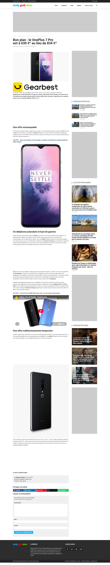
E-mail (16, 525)
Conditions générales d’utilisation (20, 445)
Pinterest (40, 490)
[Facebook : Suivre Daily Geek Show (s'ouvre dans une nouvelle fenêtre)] (67, 549)
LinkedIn (29, 490)
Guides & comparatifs (32, 1)
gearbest (22, 479)
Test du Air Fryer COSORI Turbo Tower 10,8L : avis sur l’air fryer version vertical (40, 293)
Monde (79, 5)
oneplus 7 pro (28, 479)
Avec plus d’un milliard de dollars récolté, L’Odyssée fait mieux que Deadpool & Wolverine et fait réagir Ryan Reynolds (83, 378)
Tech (56, 5)
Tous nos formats (16, 1)
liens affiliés (28, 92)
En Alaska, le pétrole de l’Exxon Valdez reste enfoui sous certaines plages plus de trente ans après (88, 106)
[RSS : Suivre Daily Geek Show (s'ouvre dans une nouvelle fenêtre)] (76, 549)
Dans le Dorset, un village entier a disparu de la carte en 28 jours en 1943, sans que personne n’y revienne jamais (88, 115)
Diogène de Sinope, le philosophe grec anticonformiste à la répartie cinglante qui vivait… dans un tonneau (84, 266)
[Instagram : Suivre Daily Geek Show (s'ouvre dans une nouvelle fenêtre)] (93, 1)
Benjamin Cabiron (20, 477)
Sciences (64, 5)
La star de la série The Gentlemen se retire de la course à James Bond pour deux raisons (82, 340)
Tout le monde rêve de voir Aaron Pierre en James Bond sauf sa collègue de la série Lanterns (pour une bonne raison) (83, 359)
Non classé (23, 481)
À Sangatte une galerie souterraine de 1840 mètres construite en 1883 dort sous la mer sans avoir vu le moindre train (84, 207)
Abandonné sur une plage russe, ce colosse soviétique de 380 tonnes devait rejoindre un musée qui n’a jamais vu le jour (84, 236)
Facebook (18, 490)
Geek (71, 5)
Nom (15, 519)
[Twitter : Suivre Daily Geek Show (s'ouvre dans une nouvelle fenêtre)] (96, 1)
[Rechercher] (96, 5)
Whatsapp (62, 490)
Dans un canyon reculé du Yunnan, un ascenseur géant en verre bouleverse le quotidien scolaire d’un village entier (88, 124)
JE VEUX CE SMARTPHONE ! (20, 472)
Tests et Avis (24, 1)
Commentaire (18, 502)
